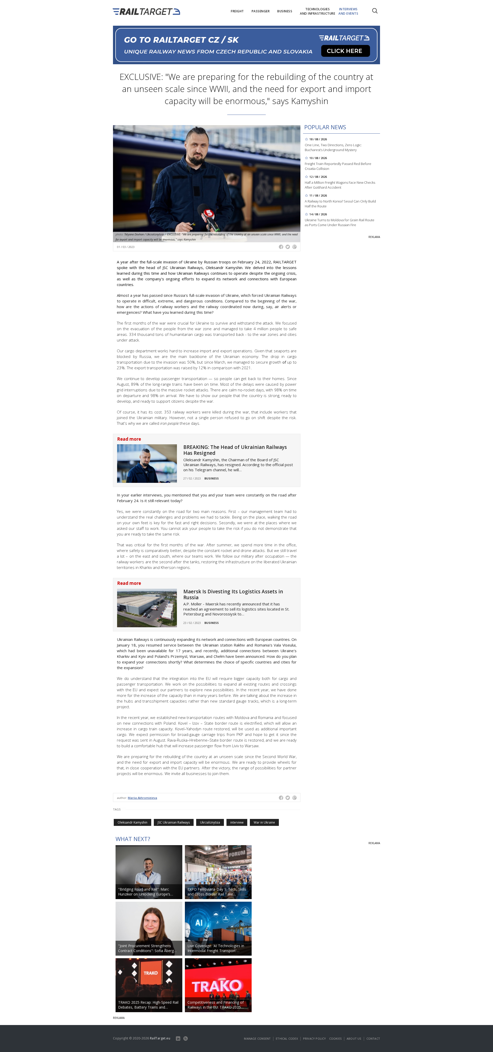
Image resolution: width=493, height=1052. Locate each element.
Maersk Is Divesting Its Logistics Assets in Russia (233, 594)
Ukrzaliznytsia (210, 822)
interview (236, 822)
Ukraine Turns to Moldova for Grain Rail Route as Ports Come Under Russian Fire (339, 222)
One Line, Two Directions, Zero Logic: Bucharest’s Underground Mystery (333, 147)
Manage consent (257, 1038)
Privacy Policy (314, 1038)
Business (211, 478)
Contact (373, 1038)
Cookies (335, 1038)
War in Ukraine (264, 822)
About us (354, 1038)
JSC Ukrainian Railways (174, 822)
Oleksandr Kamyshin (132, 822)
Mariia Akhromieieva (142, 798)
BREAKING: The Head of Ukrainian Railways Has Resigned (235, 450)
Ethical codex (287, 1038)
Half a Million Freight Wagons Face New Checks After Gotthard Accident (340, 185)
